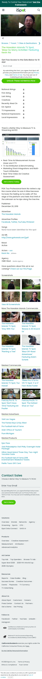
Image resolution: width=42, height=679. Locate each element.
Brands (14, 522)
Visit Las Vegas (8, 419)
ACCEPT (10, 677)
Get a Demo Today (11, 182)
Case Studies (15, 578)
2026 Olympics (7, 566)
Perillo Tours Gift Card (11, 463)
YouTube (22, 222)
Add (10, 251)
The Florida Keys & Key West (14, 423)
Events (4, 585)
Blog (24, 578)
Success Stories (8, 581)
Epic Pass (6, 443)
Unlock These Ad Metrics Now (21, 80)
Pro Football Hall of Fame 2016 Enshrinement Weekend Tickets (16, 459)
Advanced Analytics (10, 547)
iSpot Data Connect (10, 528)
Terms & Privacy (24, 662)
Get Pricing (18, 607)
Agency (32, 522)
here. (27, 646)
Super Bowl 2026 (8, 563)
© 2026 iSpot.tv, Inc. (9, 662)
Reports (5, 578)
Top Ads (5, 559)
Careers (27, 600)
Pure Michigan (8, 433)
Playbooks (13, 585)
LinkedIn (32, 619)
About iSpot (6, 600)
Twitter (14, 222)
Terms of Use (17, 75)
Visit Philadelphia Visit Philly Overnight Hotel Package (21, 448)
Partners (29, 603)
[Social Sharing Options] (2, 38)
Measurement (7, 544)
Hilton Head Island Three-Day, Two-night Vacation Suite (20, 453)
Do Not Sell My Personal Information (15, 651)
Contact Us (18, 603)
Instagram (6, 622)
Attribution (19, 544)
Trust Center (23, 665)
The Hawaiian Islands (11, 214)
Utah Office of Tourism (12, 430)
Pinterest (30, 222)
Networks (23, 522)
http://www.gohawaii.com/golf (15, 237)
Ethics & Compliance (9, 665)
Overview (5, 522)
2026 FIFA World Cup (25, 563)
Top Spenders (16, 559)
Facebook (6, 222)
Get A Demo (8, 502)
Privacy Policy (28, 493)
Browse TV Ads (29, 559)
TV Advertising (7, 588)
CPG (21, 525)
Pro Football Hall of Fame (13, 426)
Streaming (6, 525)
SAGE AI (23, 528)
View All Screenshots (11, 304)
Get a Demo (6, 607)
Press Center (7, 603)
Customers (17, 600)
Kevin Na (5, 253)
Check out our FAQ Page (21, 269)
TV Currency (25, 585)
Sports (14, 525)
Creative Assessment (19, 541)
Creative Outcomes (24, 581)
